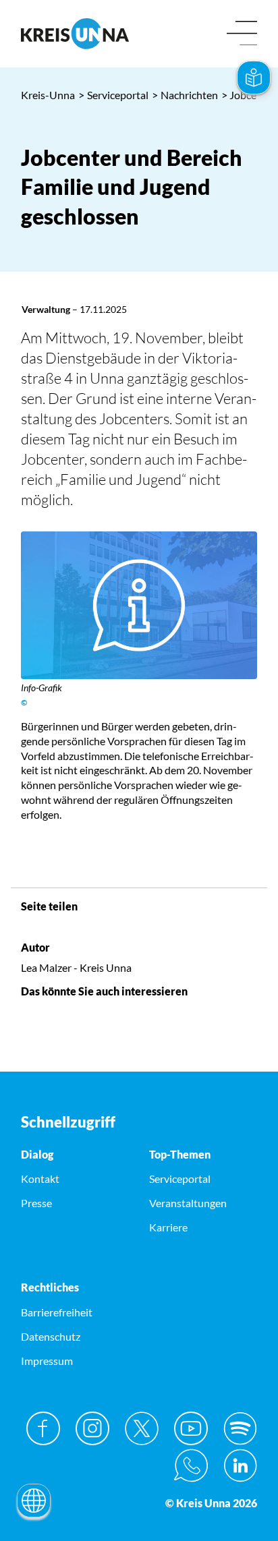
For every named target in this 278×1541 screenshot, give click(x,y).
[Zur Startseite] (75, 33)
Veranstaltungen (188, 1202)
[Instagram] (92, 1428)
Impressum (47, 1360)
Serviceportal (113, 94)
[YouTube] (191, 1428)
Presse (36, 1202)
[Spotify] (240, 1428)
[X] (142, 1428)
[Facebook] (43, 1428)
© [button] (24, 702)
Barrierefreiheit (56, 1312)
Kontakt (40, 1178)
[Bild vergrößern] (139, 605)
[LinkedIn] (240, 1465)
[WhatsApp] (191, 1465)
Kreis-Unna (48, 94)
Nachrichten (185, 94)
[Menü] (242, 34)
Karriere (168, 1227)
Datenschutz (50, 1336)
